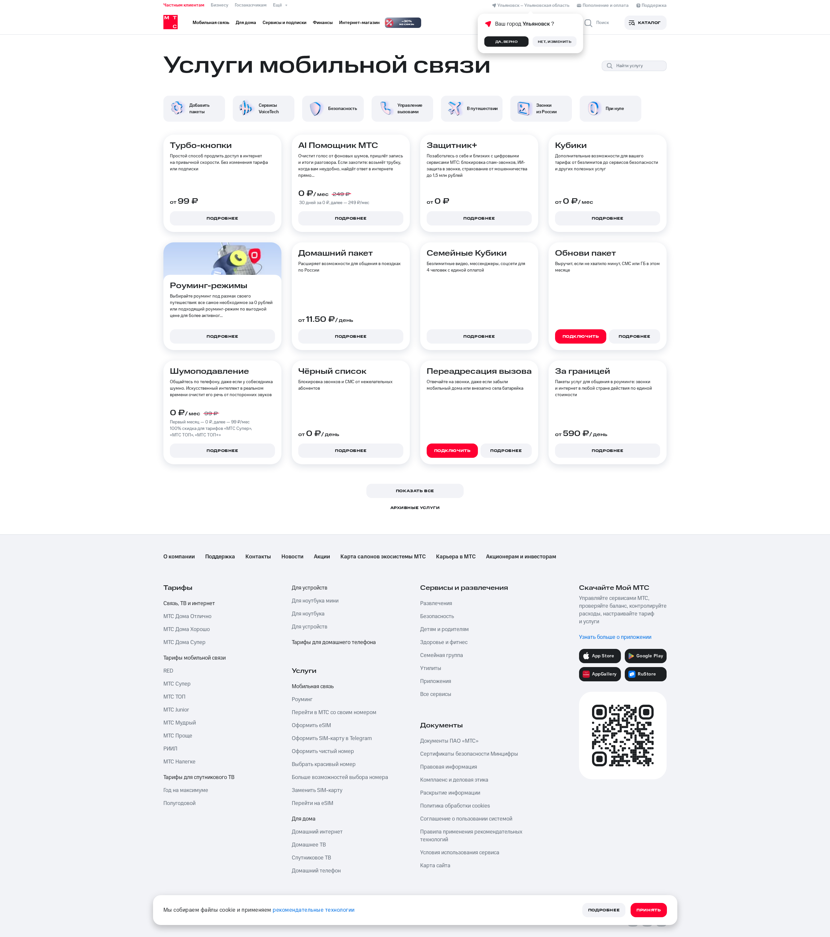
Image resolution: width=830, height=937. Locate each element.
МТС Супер (177, 684)
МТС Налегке (179, 762)
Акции (322, 557)
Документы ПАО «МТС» (449, 741)
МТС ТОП (174, 697)
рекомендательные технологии (314, 910)
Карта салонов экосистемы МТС (383, 557)
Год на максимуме (185, 790)
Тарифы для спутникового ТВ (198, 777)
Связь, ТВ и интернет (189, 603)
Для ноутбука (308, 614)
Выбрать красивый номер (324, 764)
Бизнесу (219, 5)
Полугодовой (179, 803)
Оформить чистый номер (323, 751)
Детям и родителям (444, 629)
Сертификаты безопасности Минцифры (469, 754)
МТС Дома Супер (184, 642)
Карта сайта (435, 866)
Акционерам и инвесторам (521, 557)
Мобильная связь (313, 686)
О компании (179, 557)
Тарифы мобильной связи (194, 658)
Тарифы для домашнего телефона (334, 642)
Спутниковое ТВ (311, 858)
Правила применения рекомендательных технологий (471, 836)
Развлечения (436, 603)
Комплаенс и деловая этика (454, 780)
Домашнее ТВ (309, 845)
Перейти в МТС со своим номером (334, 712)
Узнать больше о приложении (615, 637)
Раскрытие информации (450, 793)
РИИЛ (170, 749)
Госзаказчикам (251, 5)
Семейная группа (441, 655)
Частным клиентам (183, 5)
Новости (292, 557)
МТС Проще (177, 736)
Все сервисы (435, 694)
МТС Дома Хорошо (186, 629)
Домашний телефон (316, 871)
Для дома (303, 819)
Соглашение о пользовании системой (466, 819)
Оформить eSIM (311, 725)
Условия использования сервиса (459, 853)
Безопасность (437, 616)
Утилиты (430, 668)
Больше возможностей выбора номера (340, 777)
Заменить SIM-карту (317, 790)
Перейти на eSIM (312, 803)
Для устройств (309, 588)
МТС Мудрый (179, 723)
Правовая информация (448, 767)
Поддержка (220, 557)
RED (168, 671)
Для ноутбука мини (315, 601)
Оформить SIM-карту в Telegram (332, 738)
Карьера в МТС (456, 557)
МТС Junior (176, 710)
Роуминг (302, 699)
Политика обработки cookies (455, 806)
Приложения (435, 681)
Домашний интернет (317, 832)
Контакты (258, 557)
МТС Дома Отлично (187, 616)
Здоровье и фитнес (444, 642)
